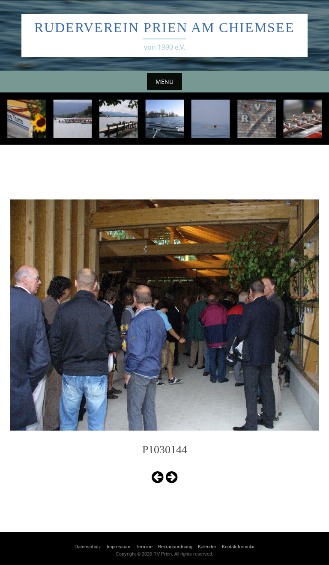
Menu (164, 81)
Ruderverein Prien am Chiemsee (164, 27)
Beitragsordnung (175, 546)
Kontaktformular (238, 546)
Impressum (118, 546)
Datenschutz (88, 546)
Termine (144, 546)
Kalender (207, 546)
